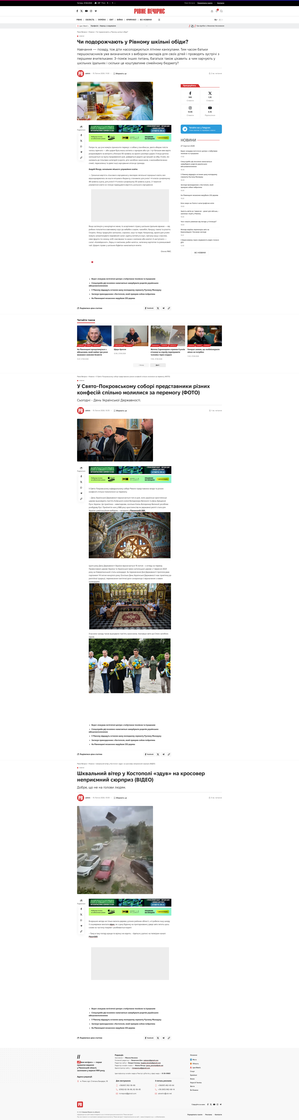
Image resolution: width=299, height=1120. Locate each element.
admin (87, 73)
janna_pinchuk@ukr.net (154, 1065)
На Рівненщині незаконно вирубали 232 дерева (113, 298)
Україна (206, 345)
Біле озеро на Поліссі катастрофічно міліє (197, 203)
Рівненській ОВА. (138, 511)
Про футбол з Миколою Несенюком (210, 26)
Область (97, 345)
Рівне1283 (93, 937)
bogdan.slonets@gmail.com (151, 1063)
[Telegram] (95, 11)
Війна (89, 345)
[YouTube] (86, 11)
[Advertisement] (130, 205)
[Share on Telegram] (81, 152)
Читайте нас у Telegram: (199, 128)
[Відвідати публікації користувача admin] (80, 73)
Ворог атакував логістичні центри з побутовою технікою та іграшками (123, 279)
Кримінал (155, 345)
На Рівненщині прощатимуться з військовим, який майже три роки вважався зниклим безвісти (92, 352)
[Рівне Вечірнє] (80, 1104)
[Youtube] (210, 111)
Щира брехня (120, 349)
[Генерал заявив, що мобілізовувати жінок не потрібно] (204, 336)
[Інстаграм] (91, 11)
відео (112, 924)
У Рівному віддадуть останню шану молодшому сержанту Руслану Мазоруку (126, 290)
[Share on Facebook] (81, 135)
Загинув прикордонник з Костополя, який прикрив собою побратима (123, 294)
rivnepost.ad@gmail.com (141, 1068)
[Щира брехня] (131, 336)
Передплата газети (204, 3)
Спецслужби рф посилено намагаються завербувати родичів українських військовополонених (196, 164)
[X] (81, 11)
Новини (81, 36)
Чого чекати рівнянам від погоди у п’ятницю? (198, 222)
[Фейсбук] (77, 11)
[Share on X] (81, 140)
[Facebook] (190, 97)
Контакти (220, 3)
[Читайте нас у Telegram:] (184, 129)
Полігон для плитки (98, 26)
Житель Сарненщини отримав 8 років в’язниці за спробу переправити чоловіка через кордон (168, 352)
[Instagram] (190, 111)
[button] (212, 11)
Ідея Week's (119, 345)
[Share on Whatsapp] (81, 146)
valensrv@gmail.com (150, 1060)
